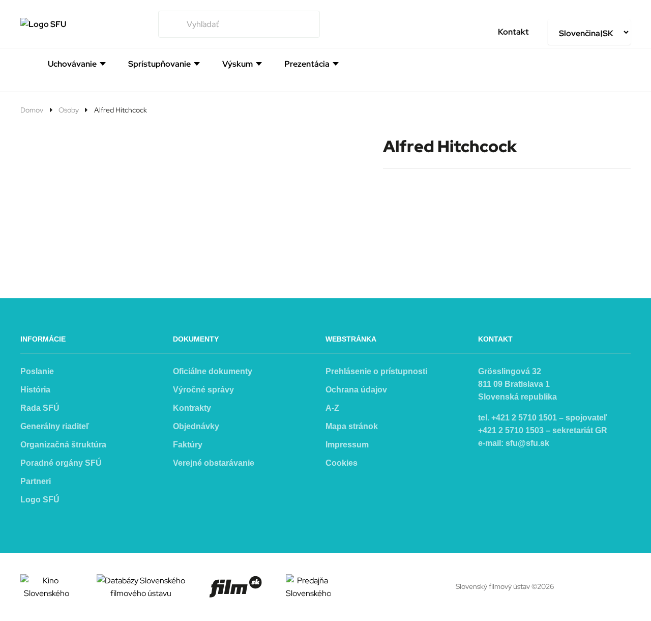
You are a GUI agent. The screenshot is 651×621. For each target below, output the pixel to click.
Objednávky (196, 426)
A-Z (332, 408)
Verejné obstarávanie (213, 463)
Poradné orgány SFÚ (61, 463)
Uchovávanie (72, 64)
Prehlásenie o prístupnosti (376, 371)
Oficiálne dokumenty (212, 371)
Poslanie (37, 371)
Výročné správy (203, 389)
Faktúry (187, 444)
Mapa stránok (352, 426)
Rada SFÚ (40, 408)
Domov (31, 110)
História (35, 389)
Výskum (237, 64)
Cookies (342, 463)
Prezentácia (307, 64)
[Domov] (24, 63)
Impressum (347, 444)
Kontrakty (192, 408)
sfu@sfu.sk (527, 443)
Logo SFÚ (40, 499)
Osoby (68, 110)
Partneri (35, 481)
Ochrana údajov (356, 389)
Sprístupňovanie (159, 64)
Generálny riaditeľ (54, 426)
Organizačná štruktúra (63, 444)
